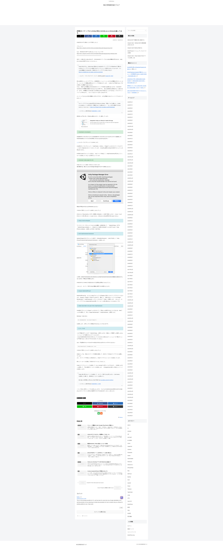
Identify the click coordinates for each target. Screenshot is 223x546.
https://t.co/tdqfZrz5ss (84, 72)
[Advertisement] (111, 17)
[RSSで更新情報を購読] (101, 413)
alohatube (134, 92)
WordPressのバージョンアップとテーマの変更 (137, 51)
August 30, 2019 (109, 75)
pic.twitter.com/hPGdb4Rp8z (108, 107)
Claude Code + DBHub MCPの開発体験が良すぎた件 (137, 43)
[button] (119, 36)
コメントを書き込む (100, 512)
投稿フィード (131, 529)
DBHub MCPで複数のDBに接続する (136, 40)
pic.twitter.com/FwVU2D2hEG (96, 72)
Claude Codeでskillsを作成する (135, 48)
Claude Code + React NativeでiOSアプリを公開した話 (137, 56)
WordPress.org (131, 535)
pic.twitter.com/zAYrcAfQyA (107, 380)
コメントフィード (132, 532)
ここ (78, 142)
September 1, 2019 (96, 111)
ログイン (130, 525)
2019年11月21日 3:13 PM (81, 498)
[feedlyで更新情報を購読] (99, 413)
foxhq (78, 497)
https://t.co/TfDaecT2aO (95, 107)
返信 (121, 507)
